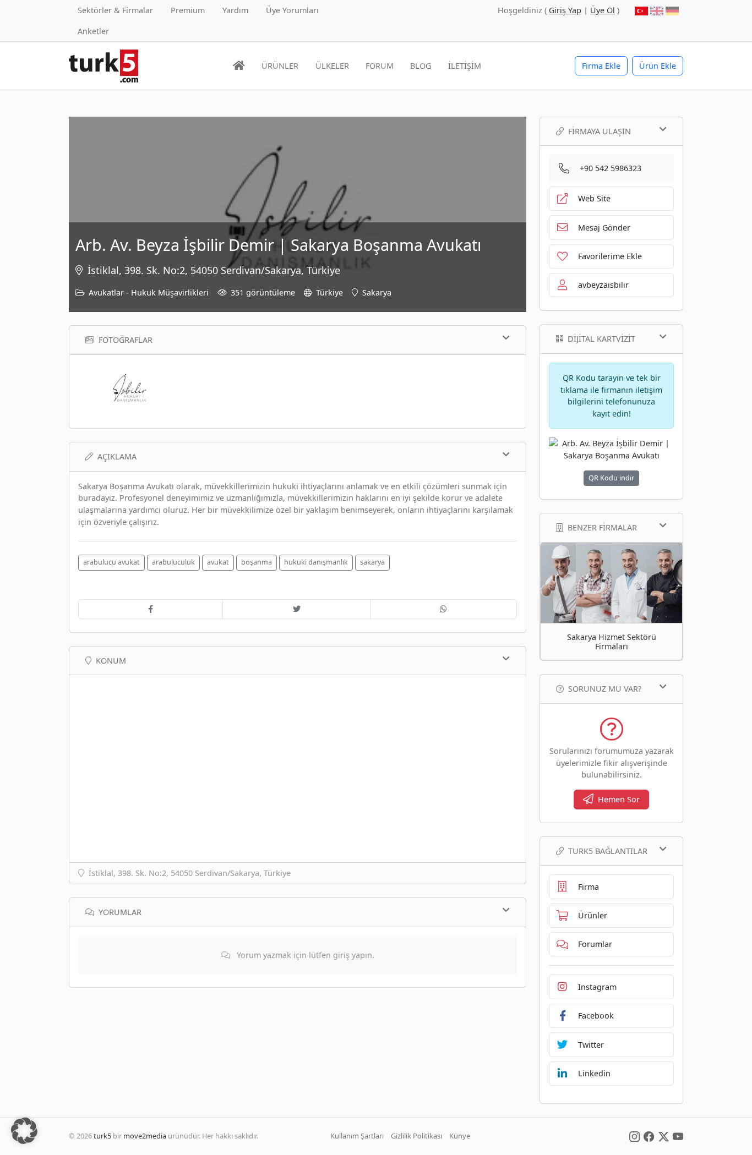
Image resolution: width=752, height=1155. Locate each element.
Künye (459, 1136)
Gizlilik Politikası (416, 1136)
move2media (144, 1136)
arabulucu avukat (111, 562)
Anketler (93, 31)
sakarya (372, 562)
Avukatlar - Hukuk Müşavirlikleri (149, 292)
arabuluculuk (173, 562)
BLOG (420, 66)
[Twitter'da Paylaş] (296, 609)
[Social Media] (634, 1136)
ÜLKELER (332, 66)
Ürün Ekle (657, 66)
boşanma (256, 562)
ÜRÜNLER (279, 66)
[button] (24, 1131)
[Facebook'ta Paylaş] (150, 609)
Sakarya (376, 292)
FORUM (380, 66)
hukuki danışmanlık (316, 562)
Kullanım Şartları (357, 1136)
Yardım (235, 10)
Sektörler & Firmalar (115, 10)
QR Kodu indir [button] (611, 478)
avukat (218, 562)
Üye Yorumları (292, 10)
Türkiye (329, 292)
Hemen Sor (619, 799)
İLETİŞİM (464, 66)
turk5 (102, 1136)
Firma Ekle (601, 66)
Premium (188, 10)
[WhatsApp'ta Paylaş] (443, 609)
